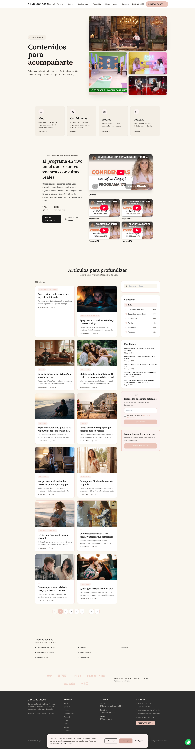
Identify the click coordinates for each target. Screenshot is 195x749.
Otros (125, 647)
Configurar (139, 741)
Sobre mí (51, 4)
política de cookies (65, 743)
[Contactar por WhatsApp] (188, 742)
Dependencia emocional (47, 652)
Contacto (125, 4)
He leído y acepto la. (138, 416)
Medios (66, 727)
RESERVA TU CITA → (157, 4)
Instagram (31, 713)
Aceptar (126, 741)
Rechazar (111, 741)
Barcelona (103, 710)
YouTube (51, 713)
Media (115, 4)
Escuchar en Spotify (72, 218)
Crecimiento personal (46, 647)
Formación (97, 4)
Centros (70, 4)
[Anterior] (54, 611)
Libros (107, 4)
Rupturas (84, 657)
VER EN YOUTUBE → (50, 218)
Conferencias (83, 4)
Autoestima (42, 657)
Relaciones (85, 652)
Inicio (66, 703)
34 (91, 611)
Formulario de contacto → (145, 717)
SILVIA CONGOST (38, 4)
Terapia (60, 4)
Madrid (102, 703)
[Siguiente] (97, 611)
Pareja (83, 647)
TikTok (38, 713)
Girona (102, 717)
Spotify (44, 713)
